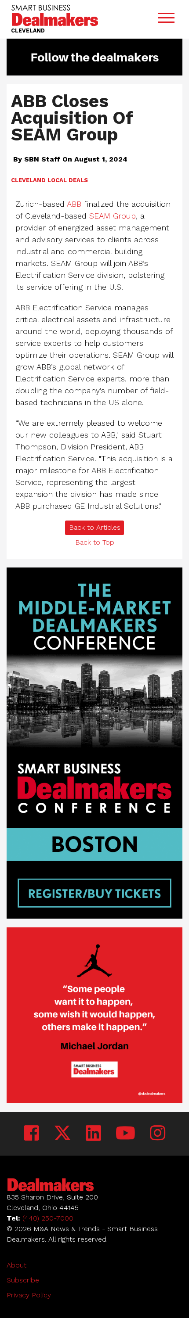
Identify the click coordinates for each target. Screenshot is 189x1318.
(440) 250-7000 (47, 1218)
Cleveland (28, 180)
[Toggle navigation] (166, 19)
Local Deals (67, 180)
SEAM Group (112, 215)
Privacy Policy (29, 1295)
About (16, 1265)
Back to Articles (94, 527)
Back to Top (94, 542)
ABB (74, 203)
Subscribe (23, 1280)
